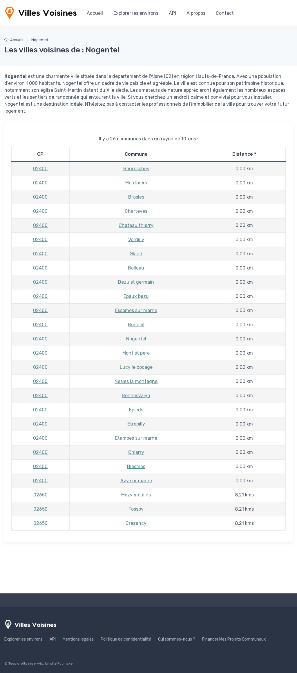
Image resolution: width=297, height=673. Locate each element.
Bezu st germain (136, 282)
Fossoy (136, 509)
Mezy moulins (136, 495)
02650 (40, 495)
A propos (195, 13)
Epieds (136, 409)
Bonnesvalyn (136, 395)
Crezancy (136, 523)
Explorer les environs (135, 13)
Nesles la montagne (136, 381)
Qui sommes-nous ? (176, 639)
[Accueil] (40, 12)
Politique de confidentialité (126, 639)
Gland (136, 253)
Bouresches (136, 168)
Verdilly (136, 239)
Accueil (95, 13)
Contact (225, 13)
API (172, 13)
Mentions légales (78, 639)
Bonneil (136, 324)
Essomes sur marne (136, 310)
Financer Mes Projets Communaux (234, 639)
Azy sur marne (136, 480)
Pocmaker (65, 663)
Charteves (136, 211)
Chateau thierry (136, 225)
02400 (40, 168)
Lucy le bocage (136, 367)
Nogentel (136, 339)
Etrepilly (136, 424)
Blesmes (136, 466)
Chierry (136, 452)
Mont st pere (136, 353)
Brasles (136, 197)
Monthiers (136, 183)
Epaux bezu (136, 296)
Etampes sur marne (136, 438)
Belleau (136, 268)
